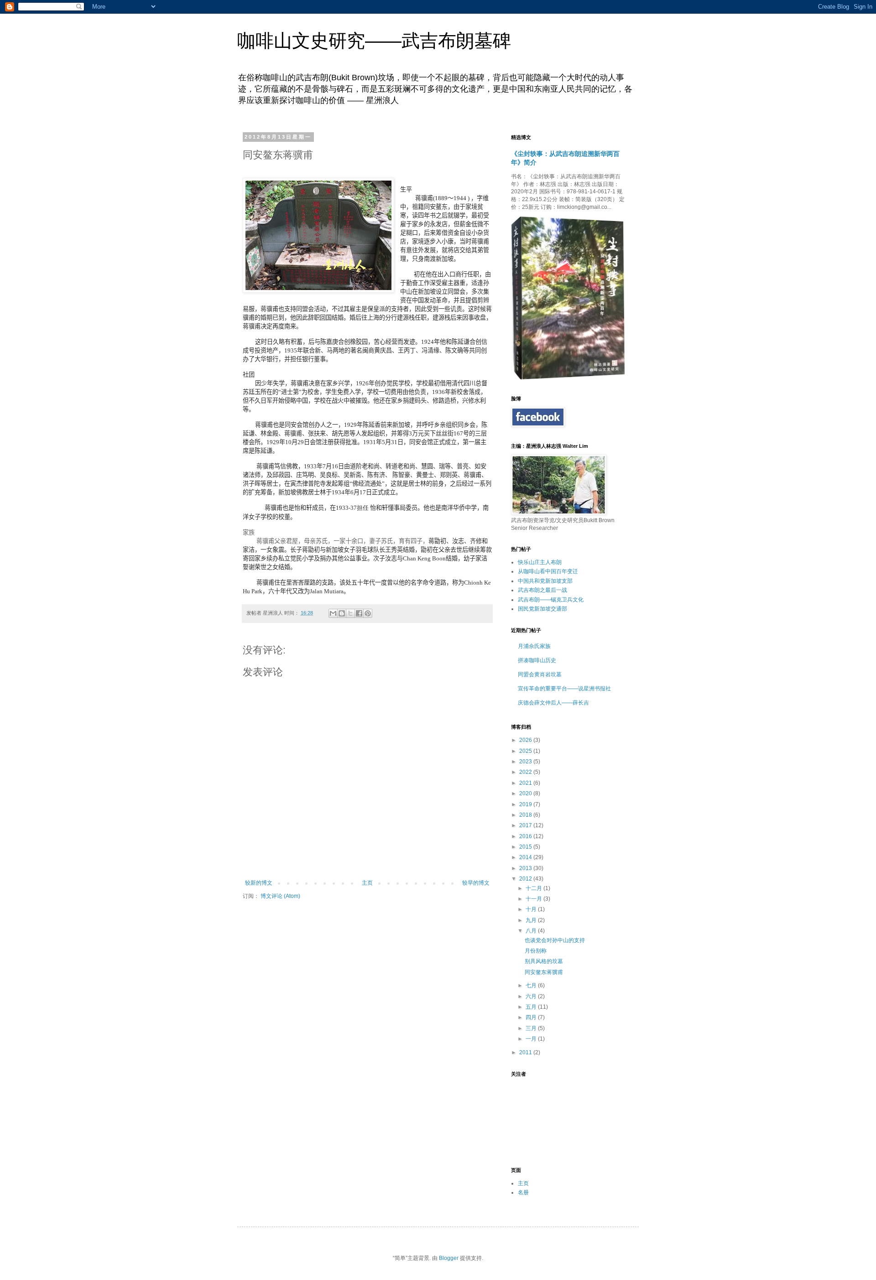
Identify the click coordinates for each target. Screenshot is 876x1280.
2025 (526, 751)
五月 (532, 1007)
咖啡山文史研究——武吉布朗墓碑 (374, 41)
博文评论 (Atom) (280, 896)
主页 (367, 883)
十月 (532, 909)
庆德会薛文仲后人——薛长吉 (553, 703)
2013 (526, 868)
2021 (526, 783)
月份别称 (536, 951)
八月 (532, 931)
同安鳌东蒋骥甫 (544, 972)
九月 (532, 920)
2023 (526, 761)
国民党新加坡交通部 (542, 609)
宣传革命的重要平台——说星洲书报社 (564, 688)
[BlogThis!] (341, 613)
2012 (526, 879)
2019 (526, 804)
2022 (526, 772)
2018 (526, 815)
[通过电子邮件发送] (333, 613)
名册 (523, 1192)
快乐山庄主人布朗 (540, 562)
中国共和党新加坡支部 (545, 581)
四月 (532, 1017)
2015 (526, 847)
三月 (532, 1028)
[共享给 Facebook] (359, 613)
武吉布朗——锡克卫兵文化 (551, 599)
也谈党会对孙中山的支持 (555, 940)
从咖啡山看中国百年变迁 (548, 571)
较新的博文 (258, 883)
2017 (526, 825)
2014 (526, 857)
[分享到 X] (350, 613)
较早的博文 (476, 883)
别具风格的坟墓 (544, 961)
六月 (532, 996)
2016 (526, 836)
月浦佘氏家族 (534, 646)
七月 (532, 985)
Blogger (449, 1258)
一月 (532, 1039)
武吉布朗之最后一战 (542, 590)
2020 (526, 793)
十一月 (534, 899)
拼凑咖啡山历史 (537, 660)
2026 (526, 740)
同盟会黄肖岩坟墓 (540, 674)
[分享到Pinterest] (367, 613)
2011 (526, 1052)
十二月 (534, 888)
